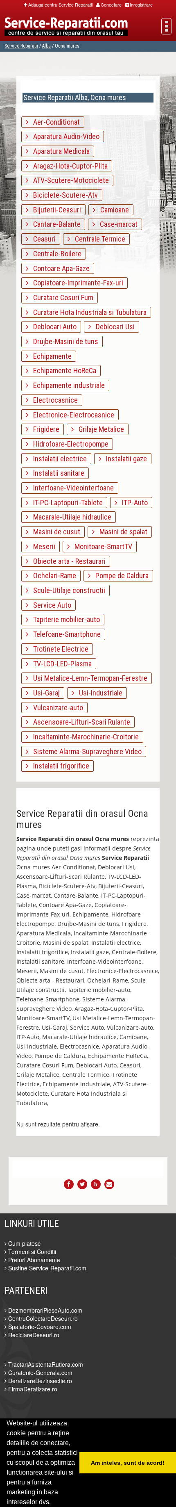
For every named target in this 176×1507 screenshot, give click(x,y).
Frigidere (43, 429)
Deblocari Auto (52, 326)
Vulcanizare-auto (55, 707)
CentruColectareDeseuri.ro (42, 1318)
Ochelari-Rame (52, 575)
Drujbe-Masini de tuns (63, 341)
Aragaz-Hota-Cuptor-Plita (68, 166)
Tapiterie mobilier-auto (64, 619)
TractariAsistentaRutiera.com (45, 1364)
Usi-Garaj (44, 693)
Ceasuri (42, 239)
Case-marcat (116, 224)
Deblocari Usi (113, 326)
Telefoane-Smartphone (64, 634)
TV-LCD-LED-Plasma (60, 663)
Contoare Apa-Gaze (59, 268)
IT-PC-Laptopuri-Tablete (65, 502)
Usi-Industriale (98, 693)
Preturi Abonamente (33, 1260)
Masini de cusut (54, 531)
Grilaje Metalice (99, 429)
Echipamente (50, 356)
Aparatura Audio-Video (63, 136)
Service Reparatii (21, 46)
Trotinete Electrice (58, 649)
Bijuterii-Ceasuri (54, 209)
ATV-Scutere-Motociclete (68, 180)
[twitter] (82, 1184)
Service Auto (49, 605)
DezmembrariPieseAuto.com (44, 1310)
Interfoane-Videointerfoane (71, 487)
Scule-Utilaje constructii (66, 590)
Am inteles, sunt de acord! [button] (128, 1462)
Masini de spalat (121, 531)
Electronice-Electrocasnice (71, 414)
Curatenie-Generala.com (39, 1372)
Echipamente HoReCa (62, 370)
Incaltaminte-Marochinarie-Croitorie (83, 736)
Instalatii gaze (124, 458)
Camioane (112, 209)
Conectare (111, 4)
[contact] (109, 1184)
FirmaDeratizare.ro (32, 1389)
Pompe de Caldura (119, 575)
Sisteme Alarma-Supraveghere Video (85, 751)
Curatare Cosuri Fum (60, 297)
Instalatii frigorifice (58, 765)
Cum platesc (24, 1243)
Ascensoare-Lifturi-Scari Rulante (79, 722)
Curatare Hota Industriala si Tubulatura (87, 312)
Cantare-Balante (54, 224)
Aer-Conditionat (54, 122)
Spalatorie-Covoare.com (39, 1326)
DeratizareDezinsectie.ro (39, 1381)
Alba (46, 46)
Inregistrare (141, 4)
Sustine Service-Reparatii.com (46, 1268)
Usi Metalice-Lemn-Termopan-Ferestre (87, 678)
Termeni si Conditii (31, 1251)
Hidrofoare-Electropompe (68, 444)
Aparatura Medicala (59, 151)
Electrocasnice (53, 400)
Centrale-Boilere (54, 253)
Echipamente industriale (66, 385)
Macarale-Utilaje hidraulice (69, 517)
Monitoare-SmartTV (101, 546)
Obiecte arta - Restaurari (67, 561)
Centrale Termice (97, 239)
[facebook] (69, 1184)
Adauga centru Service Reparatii (60, 4)
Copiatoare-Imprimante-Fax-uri (75, 282)
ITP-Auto (132, 502)
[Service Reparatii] (66, 27)
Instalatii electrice (57, 458)
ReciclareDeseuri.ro (33, 1335)
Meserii (41, 546)
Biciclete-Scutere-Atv (63, 195)
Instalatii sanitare (56, 473)
